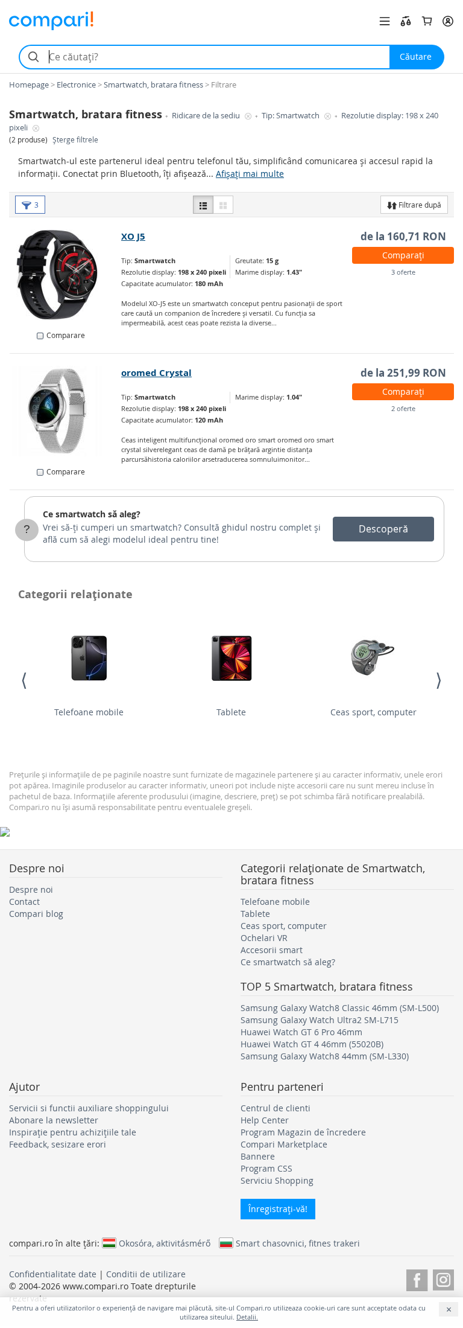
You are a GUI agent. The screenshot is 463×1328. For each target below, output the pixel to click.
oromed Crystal (156, 372)
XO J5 (133, 236)
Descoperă (383, 528)
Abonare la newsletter (53, 1120)
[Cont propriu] (447, 21)
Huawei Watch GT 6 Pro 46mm (301, 1032)
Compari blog (36, 913)
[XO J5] (65, 274)
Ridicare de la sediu (207, 115)
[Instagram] (443, 1278)
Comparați (403, 255)
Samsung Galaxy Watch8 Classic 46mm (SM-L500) (340, 1008)
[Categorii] (385, 21)
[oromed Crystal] (65, 411)
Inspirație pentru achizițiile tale (72, 1132)
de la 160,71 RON (403, 236)
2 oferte (403, 408)
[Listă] (203, 205)
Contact (24, 901)
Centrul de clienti (275, 1108)
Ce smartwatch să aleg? (91, 514)
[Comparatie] (406, 21)
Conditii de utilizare (146, 1274)
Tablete (231, 712)
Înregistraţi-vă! (277, 1209)
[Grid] (223, 205)
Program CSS (266, 1168)
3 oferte (403, 271)
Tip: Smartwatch (291, 115)
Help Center (265, 1120)
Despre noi (31, 889)
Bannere (258, 1156)
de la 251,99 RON (403, 373)
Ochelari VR (264, 937)
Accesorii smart (272, 950)
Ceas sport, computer (373, 712)
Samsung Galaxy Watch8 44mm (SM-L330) (325, 1056)
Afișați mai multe (250, 173)
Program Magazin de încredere (303, 1132)
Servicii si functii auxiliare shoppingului (89, 1108)
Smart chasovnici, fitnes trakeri (298, 1242)
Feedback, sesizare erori (57, 1144)
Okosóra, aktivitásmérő (164, 1242)
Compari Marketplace (284, 1144)
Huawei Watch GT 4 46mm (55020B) (312, 1044)
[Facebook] (416, 1278)
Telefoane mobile (89, 712)
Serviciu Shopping (277, 1180)
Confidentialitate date (52, 1274)
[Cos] (426, 21)
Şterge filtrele (75, 139)
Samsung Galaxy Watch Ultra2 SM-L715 (319, 1020)
